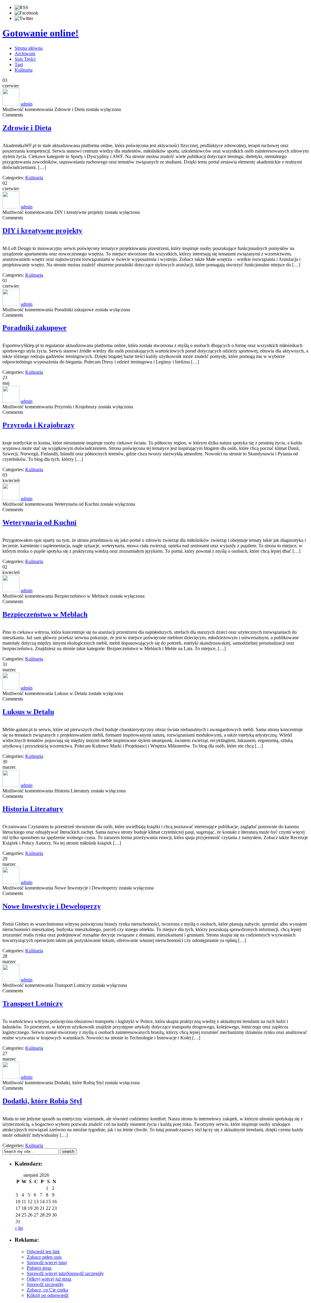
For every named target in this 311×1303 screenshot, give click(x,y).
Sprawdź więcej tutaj (47, 1262)
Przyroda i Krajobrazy (38, 425)
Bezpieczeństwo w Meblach (44, 614)
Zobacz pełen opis (44, 1257)
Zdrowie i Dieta (26, 128)
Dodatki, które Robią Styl (42, 1101)
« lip (19, 1227)
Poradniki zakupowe (34, 328)
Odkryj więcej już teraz (49, 1278)
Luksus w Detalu (28, 712)
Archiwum (25, 53)
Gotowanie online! (40, 33)
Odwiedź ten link (43, 1251)
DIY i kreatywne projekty (42, 231)
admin (26, 103)
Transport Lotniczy (32, 1004)
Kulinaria (23, 70)
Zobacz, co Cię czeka (47, 1289)
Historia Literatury (32, 809)
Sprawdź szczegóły (85, 1273)
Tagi (19, 64)
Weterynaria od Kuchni (39, 522)
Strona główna (29, 48)
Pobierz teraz (39, 1268)
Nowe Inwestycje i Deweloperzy (51, 906)
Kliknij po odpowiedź (48, 1295)
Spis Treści (25, 59)
